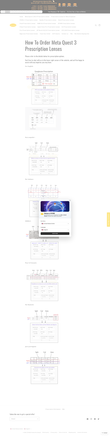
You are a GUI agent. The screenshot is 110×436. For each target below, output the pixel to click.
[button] (55, 223)
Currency (43, 221)
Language (43, 227)
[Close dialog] (70, 200)
